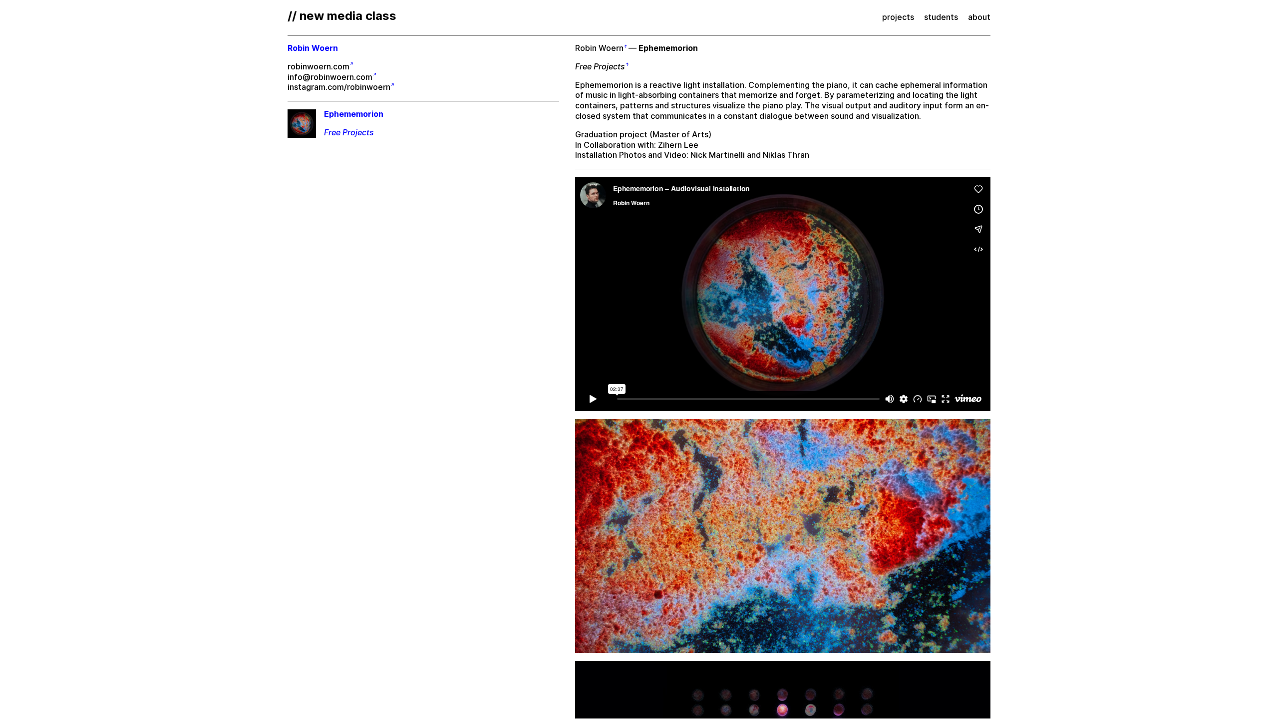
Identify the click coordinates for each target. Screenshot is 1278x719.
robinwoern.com (318, 66)
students (941, 17)
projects (898, 17)
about (979, 17)
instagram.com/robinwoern (339, 87)
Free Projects (600, 66)
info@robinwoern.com (330, 77)
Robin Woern (599, 48)
